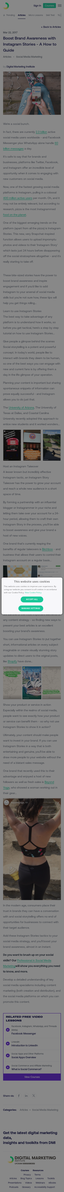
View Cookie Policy (33, 592)
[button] (32, 608)
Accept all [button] (32, 599)
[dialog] (32, 595)
